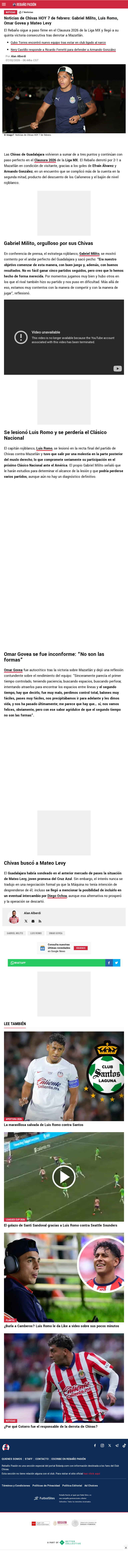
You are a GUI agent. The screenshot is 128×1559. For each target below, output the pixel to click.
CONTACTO (42, 1459)
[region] (64, 1555)
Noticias (28, 12)
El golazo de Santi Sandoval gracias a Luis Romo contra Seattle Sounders (60, 1225)
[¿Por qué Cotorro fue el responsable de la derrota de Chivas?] (64, 1378)
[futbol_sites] (45, 1498)
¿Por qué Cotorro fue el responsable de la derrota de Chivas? (51, 1426)
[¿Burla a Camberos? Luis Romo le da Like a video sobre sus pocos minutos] (64, 1277)
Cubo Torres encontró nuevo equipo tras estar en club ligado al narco (58, 42)
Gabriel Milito (89, 253)
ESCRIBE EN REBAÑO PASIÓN (69, 1459)
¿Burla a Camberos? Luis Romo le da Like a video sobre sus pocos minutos (61, 1326)
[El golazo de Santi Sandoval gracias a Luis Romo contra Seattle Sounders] (64, 1177)
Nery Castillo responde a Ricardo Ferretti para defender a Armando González (63, 50)
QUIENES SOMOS (12, 1459)
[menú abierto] (3, 4)
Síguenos (80, 948)
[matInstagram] (102, 1446)
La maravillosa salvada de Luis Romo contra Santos (43, 1124)
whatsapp (20, 963)
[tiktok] (124, 1446)
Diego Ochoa (57, 895)
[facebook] (95, 1446)
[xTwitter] (110, 1446)
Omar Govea (13, 670)
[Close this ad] (125, 1547)
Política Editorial (72, 1485)
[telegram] (117, 1446)
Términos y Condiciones (16, 1485)
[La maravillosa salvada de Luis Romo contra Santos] (64, 1076)
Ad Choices (91, 1485)
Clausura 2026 (45, 160)
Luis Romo (44, 448)
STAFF (28, 1459)
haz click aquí (92, 1473)
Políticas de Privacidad (46, 1485)
